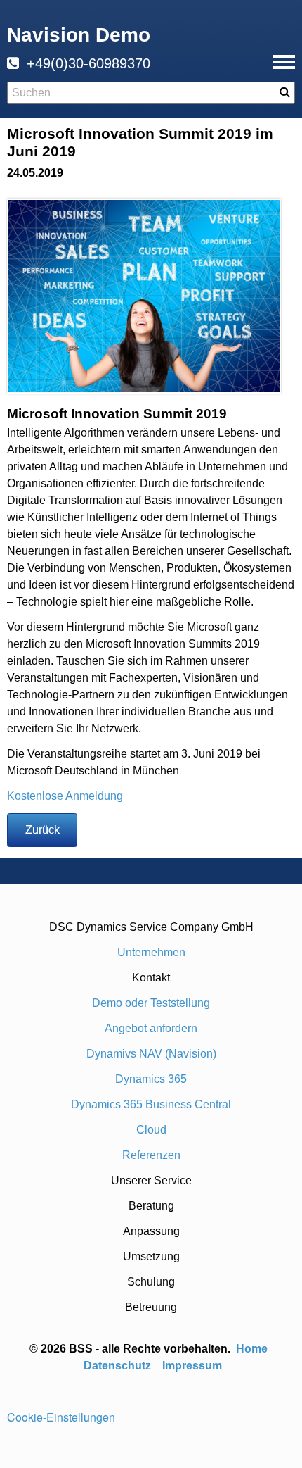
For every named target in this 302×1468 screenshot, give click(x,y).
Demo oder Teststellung (151, 1003)
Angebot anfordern (151, 1028)
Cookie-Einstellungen (61, 1417)
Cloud (151, 1130)
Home (253, 1349)
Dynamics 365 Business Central (151, 1104)
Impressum (192, 1366)
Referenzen (151, 1155)
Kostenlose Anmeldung (65, 796)
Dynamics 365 (151, 1079)
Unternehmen (151, 952)
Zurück (42, 830)
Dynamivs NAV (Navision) (151, 1054)
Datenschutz (117, 1366)
